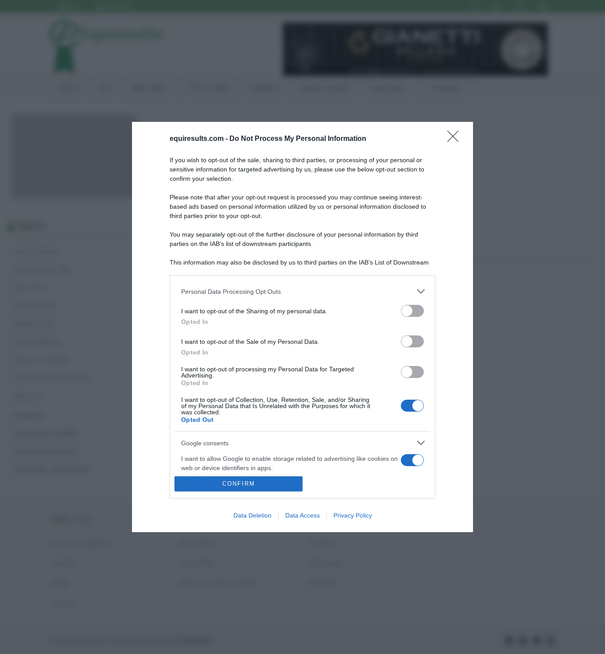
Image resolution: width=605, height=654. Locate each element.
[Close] (455, 139)
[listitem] (302, 291)
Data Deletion (252, 515)
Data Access (302, 515)
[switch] (412, 311)
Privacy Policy (353, 515)
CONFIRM (238, 483)
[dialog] (302, 327)
